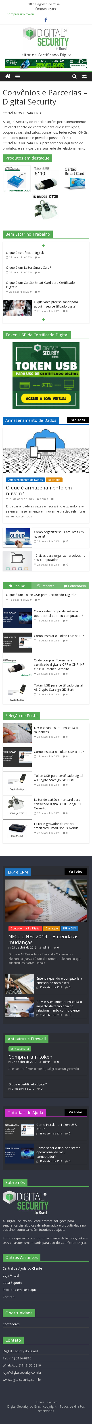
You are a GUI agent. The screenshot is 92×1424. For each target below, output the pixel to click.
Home (40, 1402)
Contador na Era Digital (25, 928)
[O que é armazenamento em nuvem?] (46, 430)
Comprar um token (20, 14)
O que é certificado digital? (25, 252)
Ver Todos (78, 420)
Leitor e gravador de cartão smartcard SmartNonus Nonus (56, 826)
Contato (9, 1297)
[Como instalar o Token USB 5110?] (18, 633)
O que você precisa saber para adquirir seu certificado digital (56, 304)
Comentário (77, 586)
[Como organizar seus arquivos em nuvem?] (17, 530)
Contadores (11, 1324)
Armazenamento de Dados (25, 480)
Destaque (54, 480)
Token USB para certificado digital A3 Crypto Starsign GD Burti (58, 687)
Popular (19, 586)
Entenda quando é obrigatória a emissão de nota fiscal (59, 980)
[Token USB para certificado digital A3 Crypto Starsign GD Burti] (18, 682)
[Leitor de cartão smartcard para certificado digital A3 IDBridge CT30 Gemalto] (18, 797)
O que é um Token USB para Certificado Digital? (40, 595)
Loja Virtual (11, 1275)
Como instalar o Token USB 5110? (59, 636)
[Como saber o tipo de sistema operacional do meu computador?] (18, 608)
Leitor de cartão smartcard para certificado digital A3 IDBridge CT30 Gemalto (59, 803)
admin (44, 499)
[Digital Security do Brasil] (8, 76)
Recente (48, 586)
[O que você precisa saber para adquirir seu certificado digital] (17, 302)
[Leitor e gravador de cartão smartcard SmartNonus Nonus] (18, 822)
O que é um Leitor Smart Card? (28, 267)
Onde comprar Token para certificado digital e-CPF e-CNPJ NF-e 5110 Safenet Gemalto (60, 664)
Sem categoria (20, 1049)
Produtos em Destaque (20, 1290)
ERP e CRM (69, 928)
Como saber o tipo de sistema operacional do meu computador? (58, 613)
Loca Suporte (12, 1282)
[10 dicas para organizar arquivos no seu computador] (17, 553)
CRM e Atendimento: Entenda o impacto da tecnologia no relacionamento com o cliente (59, 1006)
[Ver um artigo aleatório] (84, 76)
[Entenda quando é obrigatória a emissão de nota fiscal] (19, 976)
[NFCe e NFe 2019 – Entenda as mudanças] (18, 726)
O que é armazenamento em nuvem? (39, 490)
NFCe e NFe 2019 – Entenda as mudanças (43, 939)
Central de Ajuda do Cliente (22, 1268)
